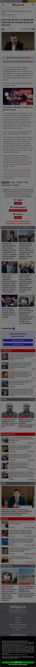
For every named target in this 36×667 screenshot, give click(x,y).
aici (30, 649)
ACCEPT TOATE (18, 662)
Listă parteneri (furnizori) (6, 659)
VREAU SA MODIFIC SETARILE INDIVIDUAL (18, 664)
